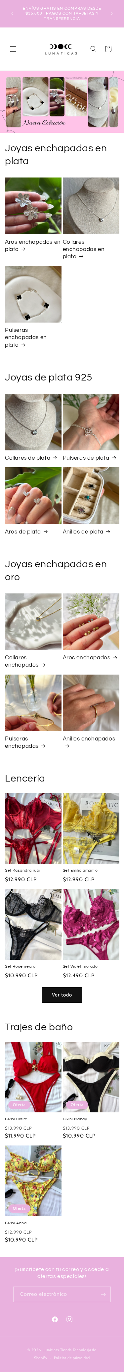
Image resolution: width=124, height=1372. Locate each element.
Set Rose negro (20, 966)
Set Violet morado (80, 966)
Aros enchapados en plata (33, 245)
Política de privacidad (72, 1357)
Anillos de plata (83, 532)
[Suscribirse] (103, 1294)
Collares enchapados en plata (84, 249)
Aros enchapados (86, 658)
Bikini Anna (16, 1223)
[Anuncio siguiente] (111, 13)
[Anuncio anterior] (12, 13)
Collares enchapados (22, 661)
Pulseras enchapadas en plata (26, 337)
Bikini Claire (16, 1119)
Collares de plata (27, 458)
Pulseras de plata (86, 458)
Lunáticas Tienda (57, 1349)
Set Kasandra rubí (22, 870)
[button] (13, 49)
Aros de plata (23, 532)
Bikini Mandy (75, 1119)
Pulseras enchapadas (22, 742)
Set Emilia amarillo (80, 870)
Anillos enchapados (89, 739)
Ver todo (62, 995)
